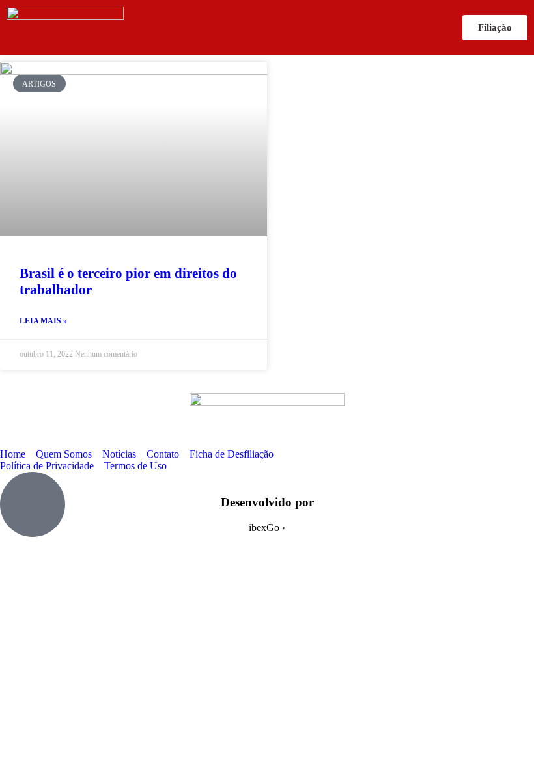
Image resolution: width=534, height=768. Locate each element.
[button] (293, 27)
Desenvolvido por (267, 502)
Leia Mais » (43, 320)
